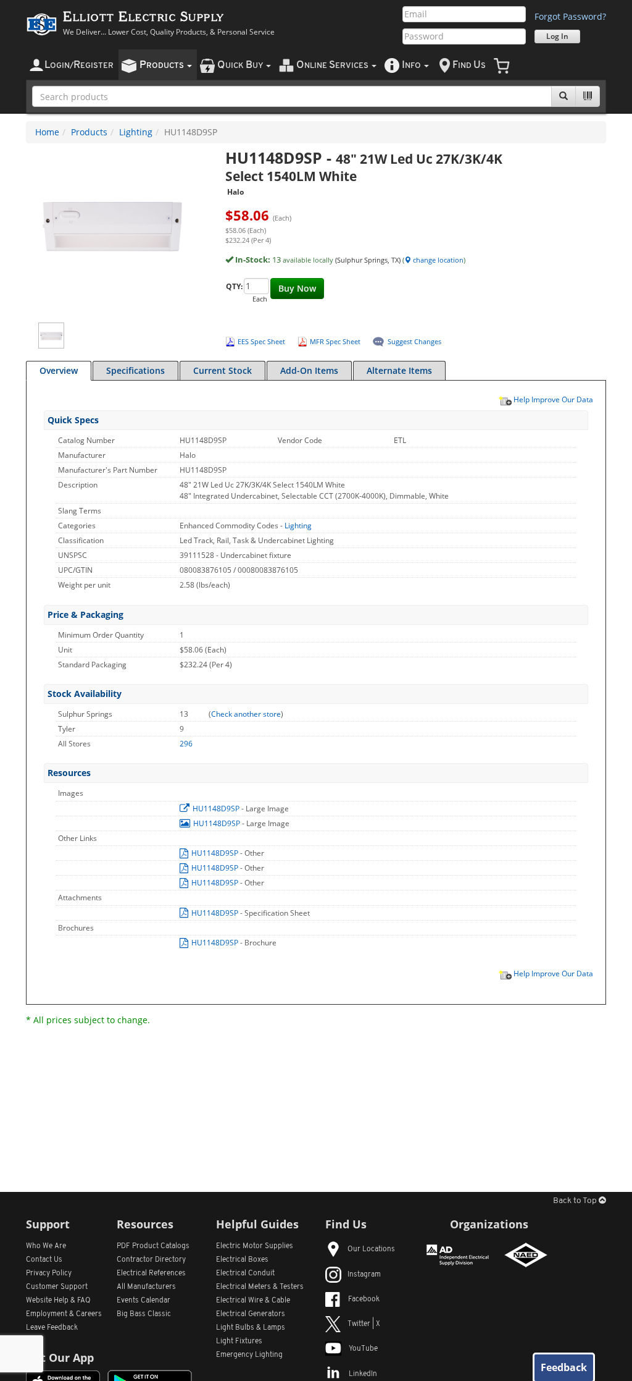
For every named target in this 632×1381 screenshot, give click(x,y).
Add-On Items (309, 370)
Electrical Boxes (242, 1260)
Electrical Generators (250, 1314)
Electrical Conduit (245, 1273)
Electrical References (151, 1273)
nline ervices (333, 65)
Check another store (246, 714)
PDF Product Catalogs (153, 1246)
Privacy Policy (49, 1273)
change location (437, 259)
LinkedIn (363, 1374)
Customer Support (57, 1287)
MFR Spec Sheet (335, 341)
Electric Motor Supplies (254, 1246)
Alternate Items (399, 370)
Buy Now (297, 288)
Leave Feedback (52, 1328)
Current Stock (222, 370)
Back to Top (576, 1201)
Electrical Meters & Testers (260, 1287)
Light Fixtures (239, 1341)
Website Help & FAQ (58, 1300)
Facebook (364, 1299)
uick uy (241, 65)
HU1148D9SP (216, 808)
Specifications (135, 370)
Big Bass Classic (144, 1314)
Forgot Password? (570, 16)
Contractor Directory (151, 1260)
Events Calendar (143, 1300)
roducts (162, 65)
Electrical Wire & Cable (253, 1300)
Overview (59, 370)
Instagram (364, 1274)
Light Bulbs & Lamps (250, 1328)
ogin (79, 65)
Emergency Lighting (249, 1355)
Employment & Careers (64, 1314)
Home (47, 132)
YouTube (363, 1349)
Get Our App (60, 1357)
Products (89, 132)
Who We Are (46, 1246)
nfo (411, 65)
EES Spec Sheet (261, 341)
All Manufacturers (146, 1287)
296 (186, 743)
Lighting (135, 132)
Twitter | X (363, 1324)
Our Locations (371, 1249)
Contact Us (44, 1260)
